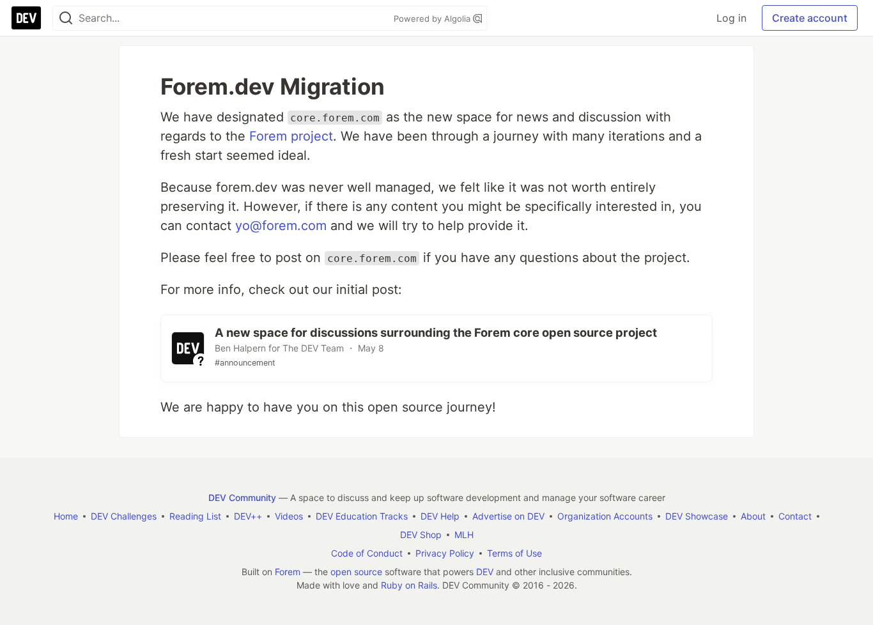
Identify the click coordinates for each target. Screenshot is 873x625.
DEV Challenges (124, 516)
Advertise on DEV (508, 516)
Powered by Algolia (433, 18)
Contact (795, 516)
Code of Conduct (367, 553)
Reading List (195, 516)
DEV (484, 571)
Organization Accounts (605, 516)
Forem (287, 571)
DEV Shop (421, 534)
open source (356, 571)
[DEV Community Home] (26, 18)
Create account (809, 18)
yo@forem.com (281, 225)
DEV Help (440, 516)
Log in (731, 18)
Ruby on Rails (409, 585)
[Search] (66, 18)
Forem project (291, 136)
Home (66, 516)
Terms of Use (514, 553)
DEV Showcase (696, 516)
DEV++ (248, 516)
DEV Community (242, 497)
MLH (464, 534)
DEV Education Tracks (362, 516)
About (753, 516)
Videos (289, 516)
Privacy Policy (444, 553)
